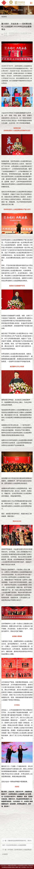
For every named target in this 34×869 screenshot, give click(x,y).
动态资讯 (4, 16)
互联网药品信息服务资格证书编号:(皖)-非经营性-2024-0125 (17, 867)
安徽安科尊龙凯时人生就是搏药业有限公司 (18, 865)
